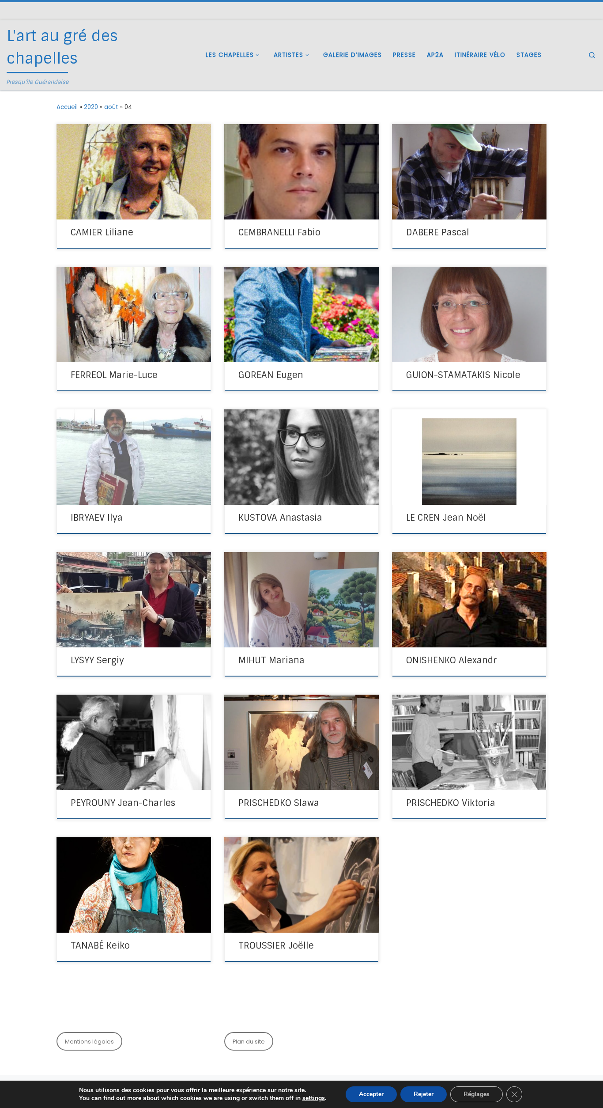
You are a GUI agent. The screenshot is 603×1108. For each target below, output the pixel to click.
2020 (91, 107)
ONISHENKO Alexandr (451, 660)
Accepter (371, 1094)
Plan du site (249, 1041)
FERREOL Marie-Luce (114, 375)
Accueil (67, 107)
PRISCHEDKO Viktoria (450, 803)
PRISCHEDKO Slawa (278, 803)
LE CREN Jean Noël (446, 517)
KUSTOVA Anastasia (280, 517)
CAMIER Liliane (102, 232)
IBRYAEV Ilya (97, 517)
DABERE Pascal (437, 232)
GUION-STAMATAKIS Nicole (463, 375)
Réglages (477, 1094)
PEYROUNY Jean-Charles (123, 803)
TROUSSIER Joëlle (276, 945)
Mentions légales (89, 1041)
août (111, 107)
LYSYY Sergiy (97, 660)
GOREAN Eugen (270, 375)
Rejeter (423, 1094)
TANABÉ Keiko (100, 945)
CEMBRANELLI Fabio (279, 232)
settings (313, 1098)
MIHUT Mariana (271, 660)
